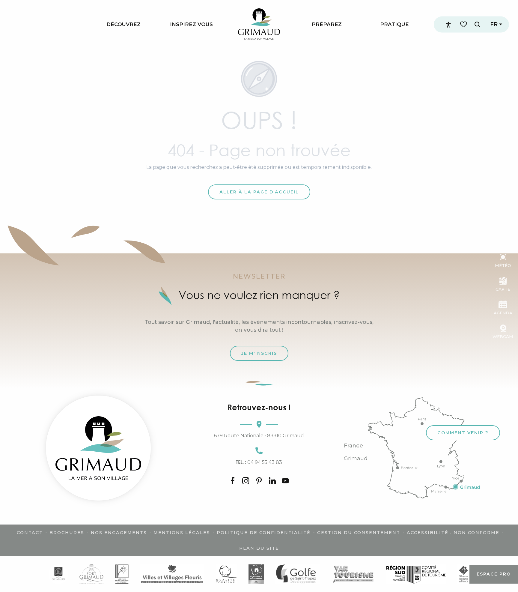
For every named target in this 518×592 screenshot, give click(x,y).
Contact (30, 532)
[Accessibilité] (448, 24)
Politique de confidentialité (264, 532)
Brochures (66, 532)
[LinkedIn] (272, 481)
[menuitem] (123, 24)
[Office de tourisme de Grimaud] (98, 448)
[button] (477, 24)
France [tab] (353, 445)
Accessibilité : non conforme (453, 532)
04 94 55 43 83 (259, 462)
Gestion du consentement (358, 532)
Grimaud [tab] (356, 458)
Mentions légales (181, 532)
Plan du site (259, 548)
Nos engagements (119, 532)
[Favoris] (464, 24)
